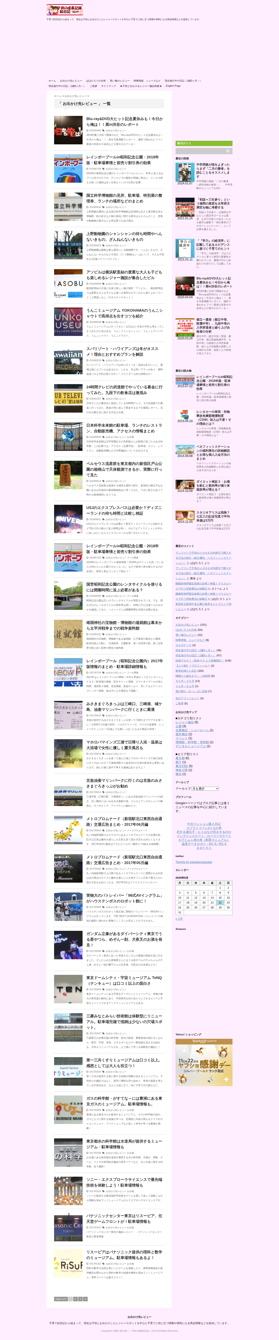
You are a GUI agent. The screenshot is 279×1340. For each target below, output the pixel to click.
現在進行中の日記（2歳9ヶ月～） (67, 86)
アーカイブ (183, 788)
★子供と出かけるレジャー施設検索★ (141, 86)
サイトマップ (108, 86)
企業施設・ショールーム (192, 730)
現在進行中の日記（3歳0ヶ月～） (183, 80)
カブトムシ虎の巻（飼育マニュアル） (204, 839)
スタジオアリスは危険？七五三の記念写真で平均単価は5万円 (213, 516)
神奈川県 (182, 770)
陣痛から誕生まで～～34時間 (193, 675)
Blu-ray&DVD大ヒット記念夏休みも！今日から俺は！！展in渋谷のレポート (214, 282)
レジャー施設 (185, 722)
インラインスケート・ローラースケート (204, 836)
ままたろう (204, 847)
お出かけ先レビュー (71, 80)
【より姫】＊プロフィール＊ (193, 665)
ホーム (52, 80)
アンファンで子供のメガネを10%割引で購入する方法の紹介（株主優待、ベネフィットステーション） (203, 558)
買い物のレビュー (120, 80)
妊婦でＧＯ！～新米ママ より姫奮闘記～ (200, 660)
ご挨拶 (93, 86)
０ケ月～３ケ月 (185, 681)
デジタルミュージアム (191, 746)
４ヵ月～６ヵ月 (185, 686)
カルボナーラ (184, 645)
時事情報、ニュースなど (147, 80)
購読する (185, 143)
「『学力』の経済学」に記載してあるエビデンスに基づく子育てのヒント (213, 244)
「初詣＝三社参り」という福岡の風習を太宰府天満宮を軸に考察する (213, 203)
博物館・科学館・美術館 (192, 742)
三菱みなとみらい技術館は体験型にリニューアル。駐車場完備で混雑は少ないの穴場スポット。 (124, 1021)
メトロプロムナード (137, 830)
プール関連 (132, 557)
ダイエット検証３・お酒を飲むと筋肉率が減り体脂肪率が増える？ (213, 485)
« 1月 (179, 918)
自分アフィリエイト (187, 698)
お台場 (130, 437)
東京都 (180, 758)
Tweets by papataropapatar (194, 862)
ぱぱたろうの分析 (96, 80)
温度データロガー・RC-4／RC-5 (204, 843)
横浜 (179, 774)
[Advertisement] (139, 49)
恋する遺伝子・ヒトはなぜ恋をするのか (204, 832)
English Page (173, 85)
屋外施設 (182, 734)
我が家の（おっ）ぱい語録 (191, 691)
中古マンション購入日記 (204, 824)
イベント (182, 738)
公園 (179, 726)
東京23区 (182, 766)
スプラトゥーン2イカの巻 (204, 828)
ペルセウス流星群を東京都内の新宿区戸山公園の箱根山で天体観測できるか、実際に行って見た (124, 469)
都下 (179, 762)
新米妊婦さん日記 (186, 670)
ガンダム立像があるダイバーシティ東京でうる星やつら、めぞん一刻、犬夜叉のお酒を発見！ (124, 939)
